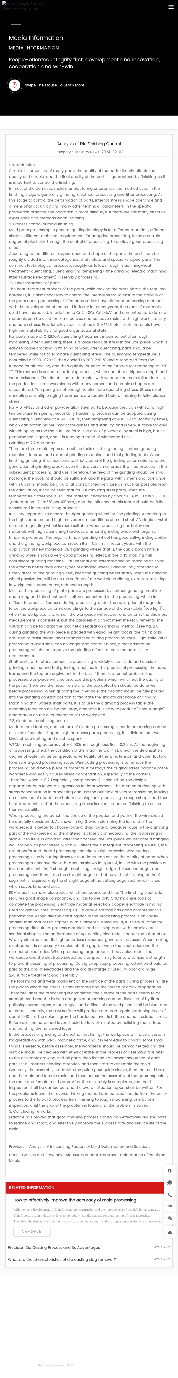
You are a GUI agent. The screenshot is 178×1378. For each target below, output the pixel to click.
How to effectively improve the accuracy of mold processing (74, 1200)
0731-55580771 (31, 1314)
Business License (51, 1365)
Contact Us (14, 1289)
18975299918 (31, 1306)
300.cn (38, 1370)
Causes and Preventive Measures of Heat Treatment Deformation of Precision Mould (87, 1158)
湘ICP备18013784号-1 (19, 1365)
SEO (70, 1365)
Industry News (87, 152)
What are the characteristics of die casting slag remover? (62, 1260)
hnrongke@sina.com (26, 1328)
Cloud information (17, 1360)
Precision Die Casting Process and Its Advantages (54, 1248)
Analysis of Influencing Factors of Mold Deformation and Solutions (89, 1147)
